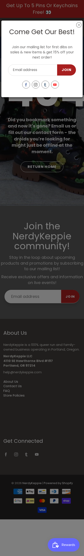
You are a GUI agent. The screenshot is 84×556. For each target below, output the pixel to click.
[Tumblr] (45, 84)
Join (66, 70)
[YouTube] (55, 84)
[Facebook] (26, 84)
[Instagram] (36, 84)
